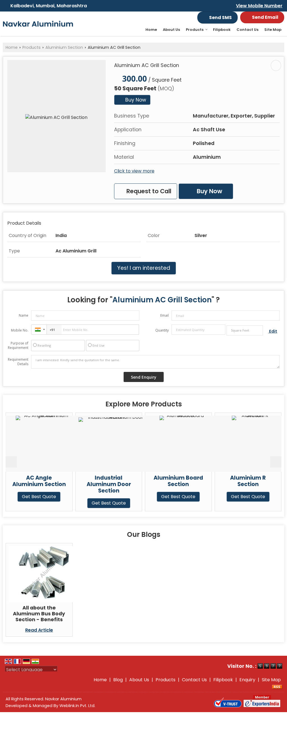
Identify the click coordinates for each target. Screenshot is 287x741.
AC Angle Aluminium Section (31, 481)
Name (23, 315)
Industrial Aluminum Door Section (101, 484)
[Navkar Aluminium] (38, 24)
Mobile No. (19, 330)
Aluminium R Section (240, 481)
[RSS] (277, 686)
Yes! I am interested (143, 268)
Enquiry (247, 679)
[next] (275, 462)
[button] (259, 6)
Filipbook (222, 29)
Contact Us (247, 29)
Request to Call (148, 191)
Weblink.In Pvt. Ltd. (77, 705)
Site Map (272, 29)
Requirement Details (18, 361)
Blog (118, 679)
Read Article (39, 630)
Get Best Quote (31, 496)
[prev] (11, 462)
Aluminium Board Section (171, 481)
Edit (272, 331)
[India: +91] (39, 330)
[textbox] (244, 330)
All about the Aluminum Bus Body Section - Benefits (39, 613)
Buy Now (135, 99)
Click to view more (134, 171)
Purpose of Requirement (18, 345)
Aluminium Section (64, 47)
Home (151, 29)
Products (194, 29)
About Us (171, 29)
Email (164, 315)
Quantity (162, 330)
